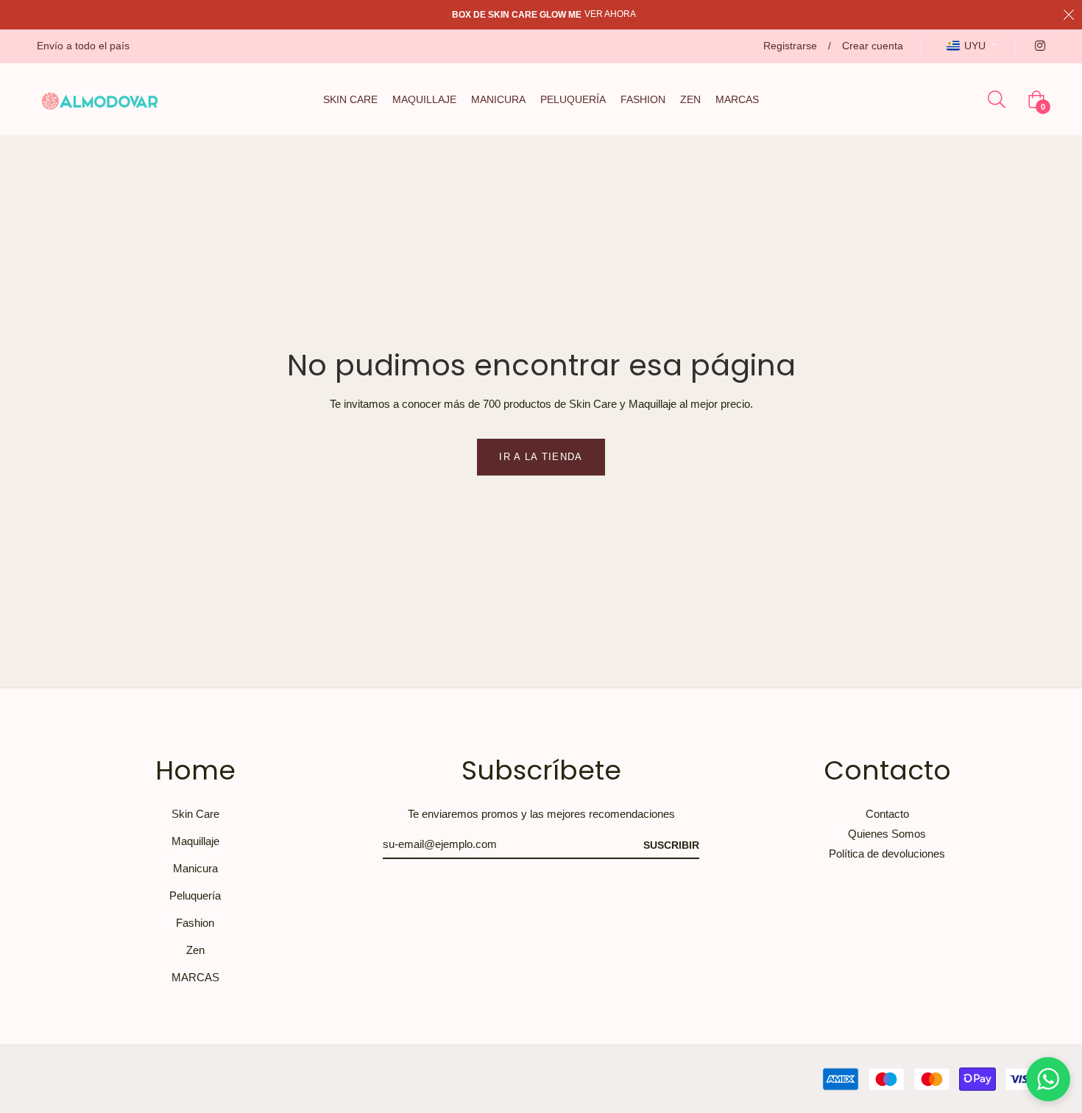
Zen (195, 950)
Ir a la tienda (540, 456)
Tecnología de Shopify (593, 1079)
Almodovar (506, 1079)
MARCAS (195, 977)
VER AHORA (610, 14)
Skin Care (195, 814)
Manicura (195, 868)
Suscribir (671, 845)
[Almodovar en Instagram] (1039, 46)
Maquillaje (195, 841)
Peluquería (195, 895)
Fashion (195, 922)
